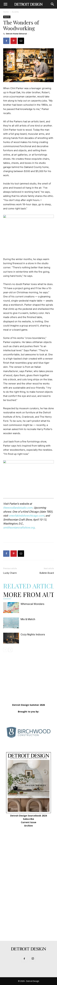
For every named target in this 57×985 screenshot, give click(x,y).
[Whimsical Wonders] (11, 607)
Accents (15, 11)
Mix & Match (28, 619)
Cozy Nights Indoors (33, 634)
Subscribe (28, 818)
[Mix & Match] (11, 622)
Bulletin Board (47, 573)
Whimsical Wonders (32, 604)
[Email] (21, 41)
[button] (5, 4)
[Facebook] (6, 41)
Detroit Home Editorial (16, 33)
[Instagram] (33, 958)
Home (6, 11)
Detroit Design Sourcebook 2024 (28, 815)
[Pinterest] (13, 41)
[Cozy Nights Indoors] (11, 638)
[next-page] (10, 650)
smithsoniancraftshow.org (19, 527)
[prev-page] (5, 650)
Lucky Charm (10, 573)
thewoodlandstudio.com (17, 507)
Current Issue (28, 822)
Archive (28, 825)
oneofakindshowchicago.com (26, 515)
